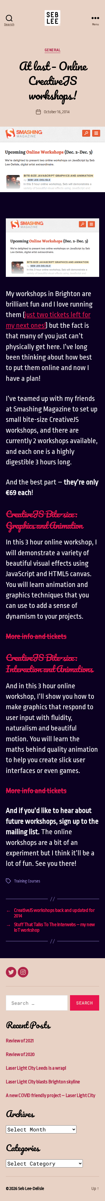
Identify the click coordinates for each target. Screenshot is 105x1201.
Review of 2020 (20, 1054)
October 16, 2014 (56, 111)
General (53, 50)
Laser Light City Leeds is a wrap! (36, 1068)
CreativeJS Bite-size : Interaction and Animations (49, 663)
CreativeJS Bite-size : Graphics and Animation (44, 520)
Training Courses (27, 881)
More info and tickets (36, 636)
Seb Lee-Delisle (31, 1188)
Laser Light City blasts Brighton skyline (43, 1082)
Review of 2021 (20, 1040)
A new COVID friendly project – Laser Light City (50, 1095)
